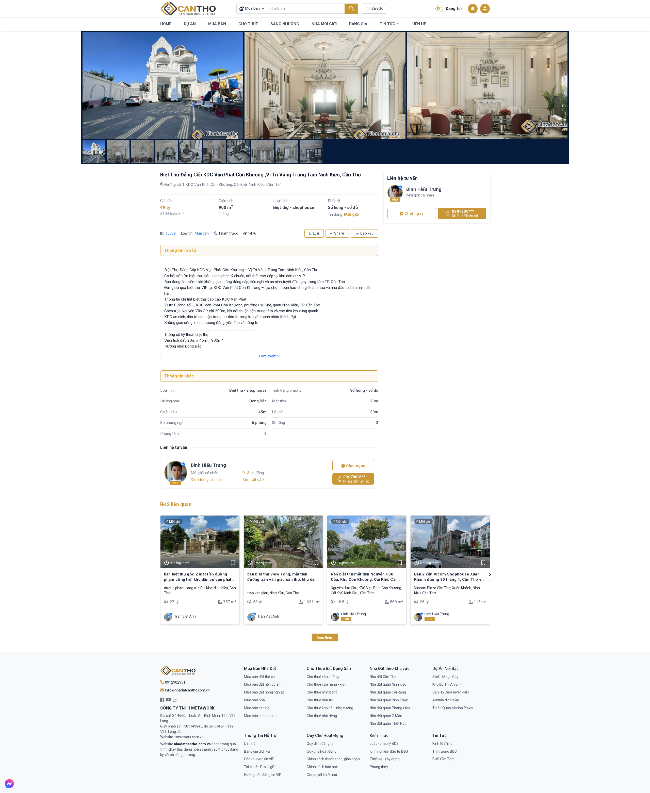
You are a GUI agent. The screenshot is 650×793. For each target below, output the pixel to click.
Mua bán (202, 233)
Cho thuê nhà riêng (322, 716)
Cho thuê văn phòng (323, 677)
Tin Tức (387, 24)
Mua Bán (217, 24)
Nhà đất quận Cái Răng (388, 692)
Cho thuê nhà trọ (320, 700)
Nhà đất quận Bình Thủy (389, 700)
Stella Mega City (445, 677)
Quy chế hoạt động (321, 751)
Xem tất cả (252, 479)
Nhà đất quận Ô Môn (386, 716)
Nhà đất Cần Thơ (383, 677)
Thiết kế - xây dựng (385, 759)
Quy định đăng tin (320, 743)
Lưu (315, 233)
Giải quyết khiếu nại (322, 775)
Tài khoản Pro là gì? (259, 767)
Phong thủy (379, 767)
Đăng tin (454, 8)
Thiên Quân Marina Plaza (452, 708)
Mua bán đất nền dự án (262, 684)
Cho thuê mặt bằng (322, 692)
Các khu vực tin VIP (259, 759)
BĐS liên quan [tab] (175, 504)
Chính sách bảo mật (322, 767)
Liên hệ (249, 743)
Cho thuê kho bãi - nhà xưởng (330, 708)
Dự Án (190, 24)
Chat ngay (355, 466)
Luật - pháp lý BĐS (384, 743)
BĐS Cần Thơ (442, 759)
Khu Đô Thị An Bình (447, 684)
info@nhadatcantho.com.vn (187, 690)
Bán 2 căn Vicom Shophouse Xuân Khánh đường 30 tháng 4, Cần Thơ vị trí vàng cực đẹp (448, 579)
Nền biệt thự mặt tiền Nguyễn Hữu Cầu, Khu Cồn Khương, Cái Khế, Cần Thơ (364, 579)
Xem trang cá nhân (207, 479)
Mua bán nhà (254, 700)
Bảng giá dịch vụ (257, 751)
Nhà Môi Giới (324, 24)
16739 (170, 233)
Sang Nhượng (284, 24)
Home (165, 24)
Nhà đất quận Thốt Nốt (388, 723)
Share (338, 233)
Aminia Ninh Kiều (445, 700)
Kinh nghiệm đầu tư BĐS (389, 751)
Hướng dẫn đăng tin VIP (262, 775)
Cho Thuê (248, 24)
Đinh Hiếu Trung (208, 465)
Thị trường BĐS (444, 751)
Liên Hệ (419, 24)
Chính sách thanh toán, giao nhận (333, 759)
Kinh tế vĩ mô (442, 743)
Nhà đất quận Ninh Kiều (388, 684)
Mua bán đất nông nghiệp (264, 692)
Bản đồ (377, 8)
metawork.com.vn (189, 737)
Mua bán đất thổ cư (259, 677)
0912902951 (174, 682)
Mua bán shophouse (260, 716)
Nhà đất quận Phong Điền (390, 708)
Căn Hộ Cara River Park (450, 692)
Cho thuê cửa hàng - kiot (326, 684)
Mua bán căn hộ (256, 708)
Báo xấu (366, 233)
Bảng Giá (358, 24)
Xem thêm (268, 356)
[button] (490, 574)
